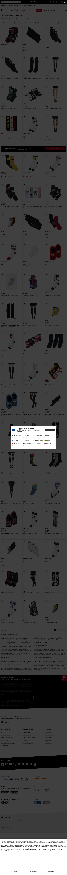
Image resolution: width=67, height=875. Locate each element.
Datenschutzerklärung (56, 850)
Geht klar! (16, 871)
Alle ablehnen (33, 871)
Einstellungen (51, 871)
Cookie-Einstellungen (16, 850)
